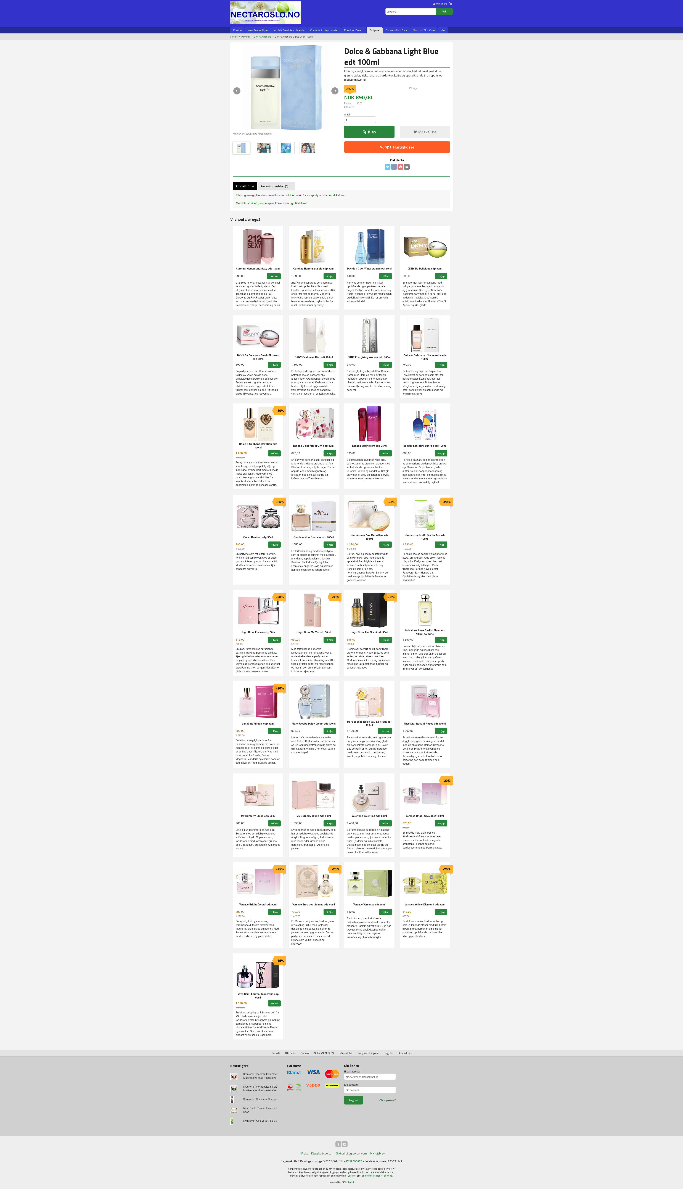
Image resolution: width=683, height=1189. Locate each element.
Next (338, 90)
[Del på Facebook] (394, 167)
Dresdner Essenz (354, 30)
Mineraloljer (346, 1053)
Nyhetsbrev (377, 1153)
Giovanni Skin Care (424, 30)
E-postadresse (352, 1071)
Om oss (304, 1053)
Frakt (304, 1153)
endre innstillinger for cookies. (377, 1175)
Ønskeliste (426, 131)
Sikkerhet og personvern (351, 1153)
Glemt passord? (387, 1100)
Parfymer (374, 30)
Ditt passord (351, 1084)
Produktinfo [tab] (243, 186)
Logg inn (388, 1053)
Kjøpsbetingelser (321, 1153)
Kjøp (372, 131)
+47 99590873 (353, 1161)
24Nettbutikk (348, 1182)
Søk (444, 11)
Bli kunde (290, 1053)
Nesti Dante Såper (258, 30)
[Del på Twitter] (387, 167)
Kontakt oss (405, 1053)
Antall (347, 114)
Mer (443, 30)
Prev (240, 90)
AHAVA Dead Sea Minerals (289, 30)
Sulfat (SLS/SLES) (324, 1053)
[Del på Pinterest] (400, 167)
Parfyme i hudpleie (368, 1053)
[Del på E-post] (407, 167)
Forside (237, 30)
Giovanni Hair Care (396, 30)
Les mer (352, 1175)
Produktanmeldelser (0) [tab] (274, 186)
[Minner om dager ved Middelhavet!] (286, 87)
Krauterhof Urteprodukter (324, 30)
